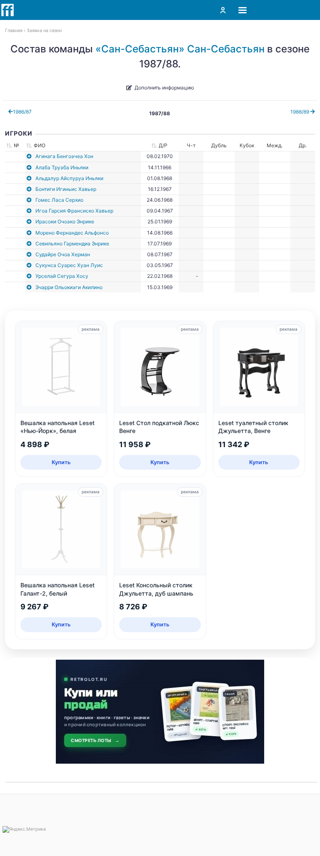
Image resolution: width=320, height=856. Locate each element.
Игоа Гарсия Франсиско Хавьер (74, 211)
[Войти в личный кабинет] (223, 10)
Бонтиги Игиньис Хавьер (65, 189)
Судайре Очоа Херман (62, 254)
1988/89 (300, 112)
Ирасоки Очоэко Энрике (64, 221)
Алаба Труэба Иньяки (61, 167)
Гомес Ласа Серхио (59, 200)
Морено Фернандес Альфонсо (72, 233)
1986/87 (22, 112)
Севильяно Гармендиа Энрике (72, 243)
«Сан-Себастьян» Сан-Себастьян (180, 49)
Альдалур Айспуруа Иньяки (69, 178)
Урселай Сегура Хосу (61, 276)
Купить (61, 462)
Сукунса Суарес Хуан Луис (69, 265)
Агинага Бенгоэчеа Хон (64, 156)
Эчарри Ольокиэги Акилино (68, 287)
